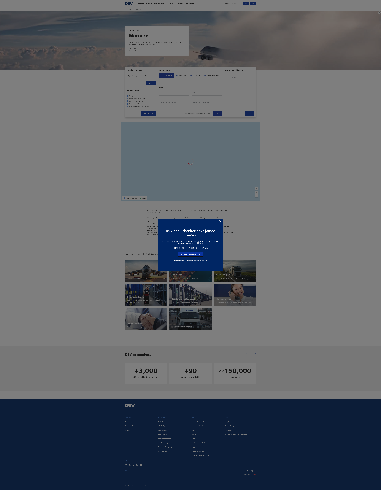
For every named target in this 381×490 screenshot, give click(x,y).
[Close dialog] (220, 221)
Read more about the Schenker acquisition (189, 260)
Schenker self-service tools (190, 254)
